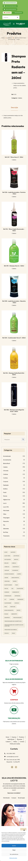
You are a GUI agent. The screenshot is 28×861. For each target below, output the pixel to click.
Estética (5, 488)
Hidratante (15, 592)
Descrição (14, 107)
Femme (5, 496)
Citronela (5, 470)
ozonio (17, 603)
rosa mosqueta (9, 610)
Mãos (4, 514)
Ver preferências (14, 854)
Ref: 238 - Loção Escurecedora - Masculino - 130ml (14, 301)
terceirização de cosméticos (13, 621)
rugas (6, 614)
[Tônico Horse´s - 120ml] (14, 142)
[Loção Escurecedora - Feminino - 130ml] (14, 177)
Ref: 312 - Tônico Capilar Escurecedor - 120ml (14, 229)
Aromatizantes (7, 459)
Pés (4, 525)
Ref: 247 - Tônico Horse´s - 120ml (14, 157)
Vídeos (15, 741)
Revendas (19, 739)
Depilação (6, 485)
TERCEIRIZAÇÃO (14, 718)
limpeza (12, 599)
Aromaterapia (7, 456)
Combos (5, 478)
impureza (17, 595)
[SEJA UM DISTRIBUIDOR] (14, 652)
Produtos (21, 737)
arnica (16, 559)
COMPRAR (14, 700)
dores (14, 581)
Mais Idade (6, 510)
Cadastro (8, 741)
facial (6, 588)
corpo (19, 574)
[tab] (14, 107)
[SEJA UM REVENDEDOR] (14, 671)
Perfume (12, 606)
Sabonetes (6, 528)
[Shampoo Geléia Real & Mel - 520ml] (14, 358)
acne (6, 552)
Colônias (5, 474)
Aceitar (14, 845)
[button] (23, 829)
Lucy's (5, 503)
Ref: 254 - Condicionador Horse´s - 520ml (14, 338)
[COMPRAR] (14, 691)
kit (5, 599)
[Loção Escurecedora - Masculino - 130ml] (14, 286)
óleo (13, 633)
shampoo (7, 617)
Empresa (14, 737)
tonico (7, 633)
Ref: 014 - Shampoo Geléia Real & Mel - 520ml (14, 373)
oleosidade (8, 603)
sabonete (14, 614)
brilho (6, 563)
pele (6, 606)
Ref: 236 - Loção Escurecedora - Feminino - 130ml (14, 193)
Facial (4, 492)
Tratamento (6, 536)
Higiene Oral (6, 499)
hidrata (7, 592)
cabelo (14, 563)
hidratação (8, 595)
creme (6, 577)
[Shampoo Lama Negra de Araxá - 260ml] (14, 394)
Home (3, 37)
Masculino (6, 521)
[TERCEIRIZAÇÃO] (14, 710)
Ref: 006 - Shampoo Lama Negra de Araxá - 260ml (14, 410)
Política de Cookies (13, 858)
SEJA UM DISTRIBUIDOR (14, 661)
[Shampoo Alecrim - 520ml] (14, 250)
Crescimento (15, 577)
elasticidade (8, 584)
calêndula (16, 566)
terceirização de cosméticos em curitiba (14, 625)
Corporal (5, 481)
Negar (14, 850)
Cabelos (9, 37)
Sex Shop (5, 532)
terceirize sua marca (11, 629)
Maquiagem (6, 517)
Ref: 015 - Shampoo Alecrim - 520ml (14, 266)
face (16, 584)
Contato (22, 741)
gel (12, 588)
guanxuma (20, 588)
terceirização (17, 617)
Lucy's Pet (6, 507)
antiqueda (8, 559)
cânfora (7, 581)
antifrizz (16, 555)
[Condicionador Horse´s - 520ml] (14, 322)
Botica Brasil (6, 463)
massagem (20, 599)
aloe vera (7, 555)
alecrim (13, 552)
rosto (18, 610)
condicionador (9, 574)
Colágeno (15, 570)
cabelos (7, 566)
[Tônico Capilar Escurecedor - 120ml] (14, 214)
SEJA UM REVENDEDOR (14, 679)
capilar (7, 570)
